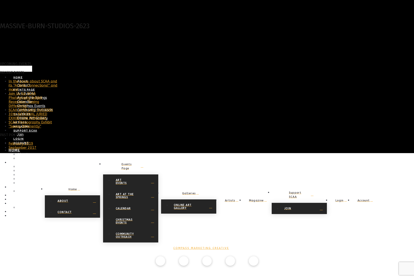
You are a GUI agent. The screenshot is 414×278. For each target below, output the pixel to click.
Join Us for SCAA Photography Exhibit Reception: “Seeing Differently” (25, 100)
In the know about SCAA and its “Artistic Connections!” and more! (33, 85)
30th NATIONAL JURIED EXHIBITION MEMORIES (28, 116)
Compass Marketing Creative (201, 248)
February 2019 (21, 143)
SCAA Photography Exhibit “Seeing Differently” (30, 124)
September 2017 (22, 148)
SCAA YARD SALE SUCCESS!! (31, 110)
